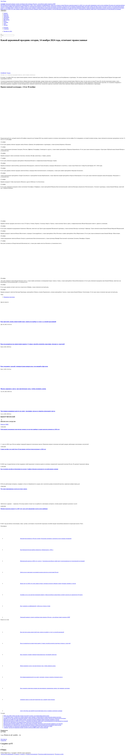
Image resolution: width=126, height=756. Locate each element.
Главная (5, 13)
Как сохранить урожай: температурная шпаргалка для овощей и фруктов (24, 366)
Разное (8, 73)
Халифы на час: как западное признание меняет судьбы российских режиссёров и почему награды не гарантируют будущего (93, 7)
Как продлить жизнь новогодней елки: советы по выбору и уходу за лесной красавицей (28, 321)
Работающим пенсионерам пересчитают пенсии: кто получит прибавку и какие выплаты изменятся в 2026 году (30, 429)
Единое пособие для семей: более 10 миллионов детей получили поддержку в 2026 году (23, 449)
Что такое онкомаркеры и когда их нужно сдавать (14, 489)
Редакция (6, 27)
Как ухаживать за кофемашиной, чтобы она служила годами (49, 5)
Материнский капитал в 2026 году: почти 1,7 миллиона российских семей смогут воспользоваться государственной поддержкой (88, 9)
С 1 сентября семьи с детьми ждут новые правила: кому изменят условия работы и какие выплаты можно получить (32, 7)
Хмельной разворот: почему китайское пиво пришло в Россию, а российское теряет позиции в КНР (28, 4)
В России (6, 14)
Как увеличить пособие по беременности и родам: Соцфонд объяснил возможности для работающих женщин (29, 469)
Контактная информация (7, 754)
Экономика (6, 17)
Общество (6, 15)
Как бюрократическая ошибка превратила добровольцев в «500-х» (17, 5)
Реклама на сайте (8, 31)
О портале (6, 28)
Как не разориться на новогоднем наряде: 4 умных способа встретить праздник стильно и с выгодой (33, 344)
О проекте (22, 754)
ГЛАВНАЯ (3, 73)
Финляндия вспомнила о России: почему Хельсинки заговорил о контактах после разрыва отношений (55, 6)
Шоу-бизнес (6, 19)
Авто (5, 23)
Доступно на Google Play (4, 740)
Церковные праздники (9, 297)
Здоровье (6, 22)
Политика (6, 18)
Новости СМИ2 (4, 424)
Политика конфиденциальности (46, 754)
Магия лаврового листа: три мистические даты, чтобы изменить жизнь (23, 389)
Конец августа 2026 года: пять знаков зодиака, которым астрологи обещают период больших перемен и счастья (28, 9)
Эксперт (6, 25)
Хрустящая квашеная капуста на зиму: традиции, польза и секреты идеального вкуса (28, 411)
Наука (5, 21)
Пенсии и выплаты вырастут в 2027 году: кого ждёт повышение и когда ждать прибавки (86, 5)
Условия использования (31, 754)
